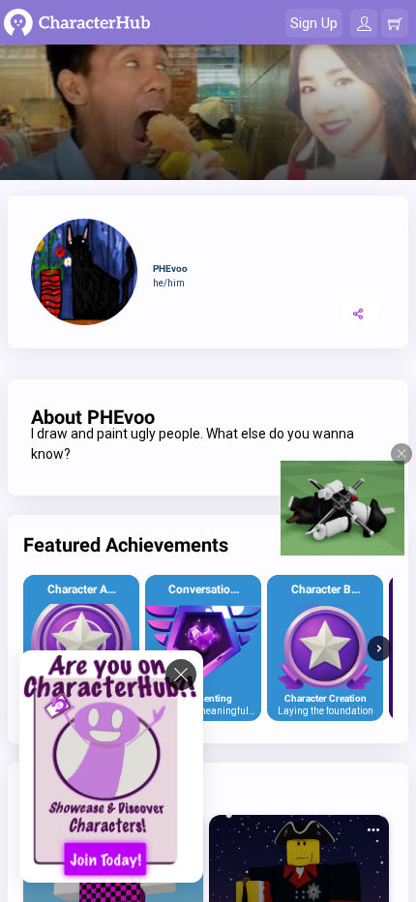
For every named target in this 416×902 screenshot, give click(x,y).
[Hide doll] (401, 454)
